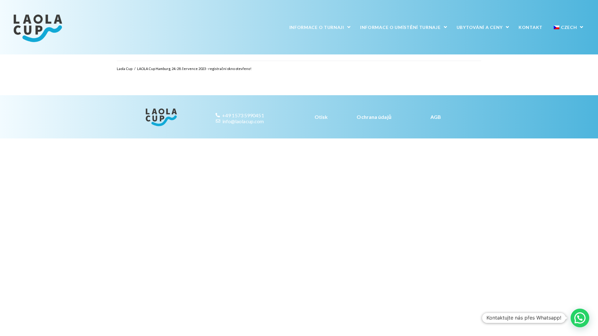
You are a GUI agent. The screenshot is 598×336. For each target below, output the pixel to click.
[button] (580, 318)
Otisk (321, 117)
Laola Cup (124, 69)
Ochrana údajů (374, 117)
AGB (435, 117)
